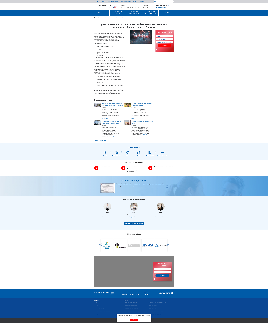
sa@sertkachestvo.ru (108, 217)
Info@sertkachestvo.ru (160, 7)
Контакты (142, 1)
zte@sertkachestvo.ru (161, 217)
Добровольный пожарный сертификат (156, 311)
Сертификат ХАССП (152, 308)
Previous (101, 248)
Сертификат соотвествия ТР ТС (131, 302)
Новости (103, 1)
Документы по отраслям (118, 12)
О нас (97, 1)
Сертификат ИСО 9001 (153, 305)
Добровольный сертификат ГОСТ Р (131, 308)
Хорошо (134, 319)
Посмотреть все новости (100, 140)
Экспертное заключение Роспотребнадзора (157, 302)
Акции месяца (167, 12)
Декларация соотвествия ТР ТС (131, 305)
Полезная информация (113, 1)
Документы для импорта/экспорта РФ (150, 12)
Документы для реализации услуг (134, 12)
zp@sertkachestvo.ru (135, 217)
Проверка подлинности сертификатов (128, 1)
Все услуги (101, 12)
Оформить (164, 45)
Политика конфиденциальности (155, 314)
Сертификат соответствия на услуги (132, 311)
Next (167, 190)
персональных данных (167, 279)
